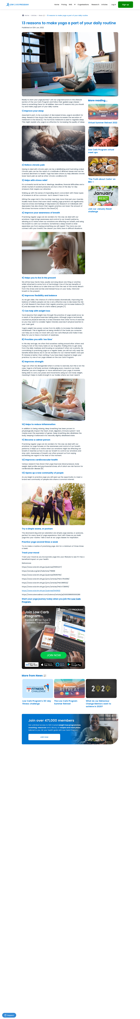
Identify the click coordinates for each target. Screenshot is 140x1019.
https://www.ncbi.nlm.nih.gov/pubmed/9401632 (41, 590)
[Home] (17, 4)
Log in (113, 4)
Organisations (83, 4)
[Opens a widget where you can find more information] (9, 1015)
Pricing (64, 4)
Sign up (125, 4)
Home (56, 4)
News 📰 (42, 15)
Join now (44, 737)
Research (95, 4)
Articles (104, 4)
